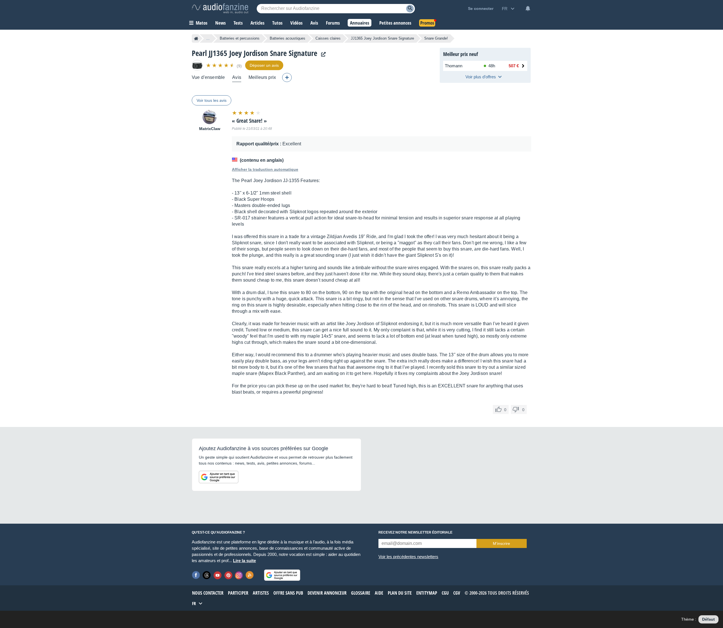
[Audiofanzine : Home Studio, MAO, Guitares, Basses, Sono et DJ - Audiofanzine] (220, 8)
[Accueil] (196, 38)
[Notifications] (527, 8)
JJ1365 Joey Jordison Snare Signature (382, 38)
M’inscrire (501, 543)
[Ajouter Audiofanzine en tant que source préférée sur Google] (218, 477)
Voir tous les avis (212, 100)
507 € (514, 65)
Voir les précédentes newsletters (408, 556)
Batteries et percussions (240, 38)
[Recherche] (410, 8)
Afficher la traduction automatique (265, 169)
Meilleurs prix (262, 77)
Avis (236, 77)
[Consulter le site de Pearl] (322, 54)
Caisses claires (328, 38)
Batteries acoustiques (287, 38)
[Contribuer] (287, 77)
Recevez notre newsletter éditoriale (415, 532)
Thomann (453, 65)
